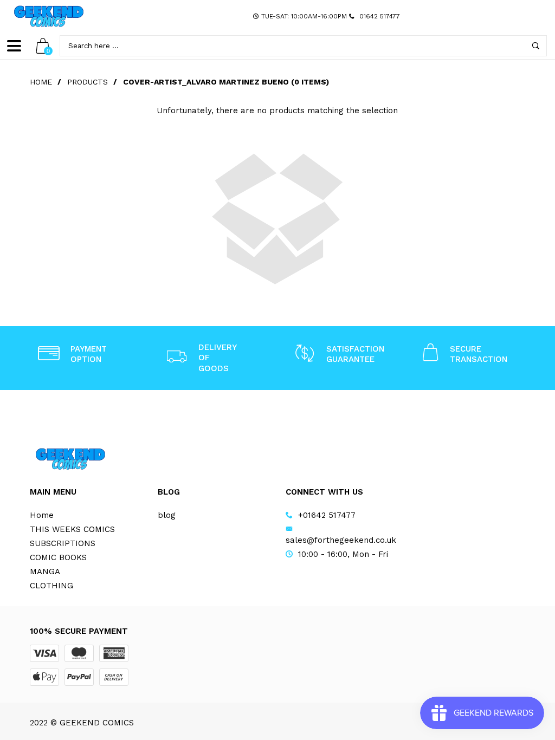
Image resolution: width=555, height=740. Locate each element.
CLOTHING (51, 585)
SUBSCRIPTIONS (62, 543)
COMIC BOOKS (58, 557)
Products (87, 81)
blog (167, 515)
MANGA (45, 571)
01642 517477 (379, 16)
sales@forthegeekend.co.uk (341, 540)
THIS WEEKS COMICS (72, 529)
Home (41, 81)
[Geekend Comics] (48, 16)
